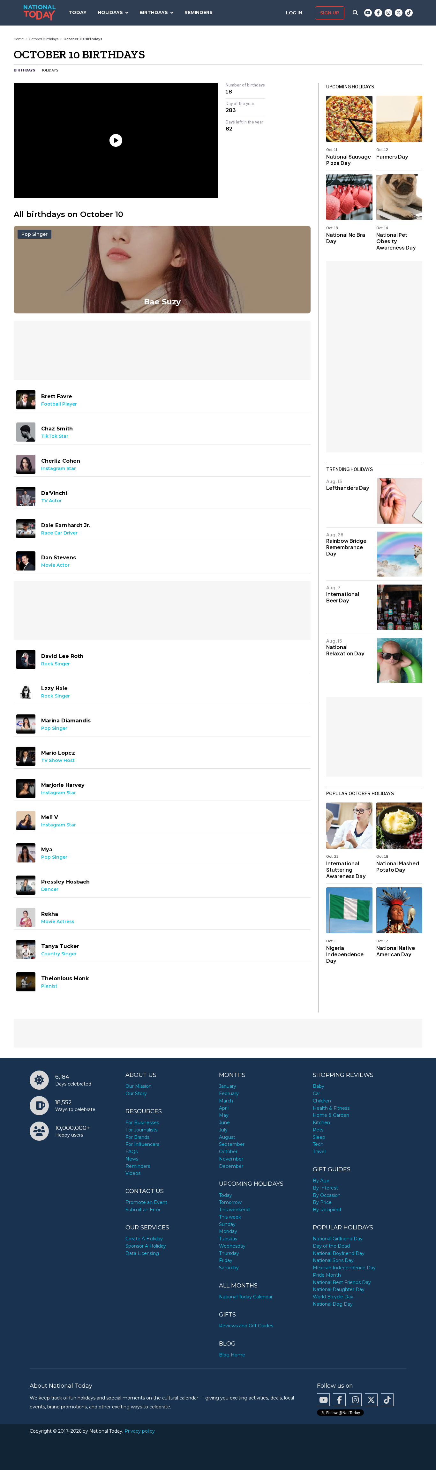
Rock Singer (55, 664)
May (224, 1115)
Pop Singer (34, 234)
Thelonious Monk (65, 978)
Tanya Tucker (60, 946)
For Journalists (141, 1130)
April (224, 1108)
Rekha (49, 914)
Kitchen (321, 1122)
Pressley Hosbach (65, 882)
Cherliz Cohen (60, 461)
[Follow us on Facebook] (378, 13)
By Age (321, 1180)
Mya (46, 850)
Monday (228, 1231)
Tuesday (228, 1239)
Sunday (227, 1224)
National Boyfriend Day (339, 1253)
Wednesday (232, 1246)
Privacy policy (139, 1431)
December (231, 1166)
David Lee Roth (62, 656)
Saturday (229, 1268)
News (131, 1159)
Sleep (319, 1137)
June (224, 1122)
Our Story (136, 1093)
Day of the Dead (331, 1246)
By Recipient (327, 1210)
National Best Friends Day (342, 1282)
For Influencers (142, 1144)
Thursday (229, 1253)
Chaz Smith (57, 429)
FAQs (131, 1151)
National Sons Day (333, 1260)
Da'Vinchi (54, 493)
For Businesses (142, 1122)
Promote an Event (146, 1202)
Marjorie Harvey (63, 785)
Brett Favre (56, 396)
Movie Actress (57, 921)
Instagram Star (58, 468)
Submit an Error (143, 1210)
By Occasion (327, 1195)
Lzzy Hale (54, 688)
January (227, 1086)
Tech (318, 1144)
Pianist (49, 986)
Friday (225, 1260)
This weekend (234, 1210)
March (226, 1101)
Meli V (49, 817)
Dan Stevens (58, 558)
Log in (295, 13)
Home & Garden (331, 1115)
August (227, 1137)
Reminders (198, 12)
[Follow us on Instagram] (388, 13)
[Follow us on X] (398, 13)
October (228, 1151)
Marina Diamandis (66, 721)
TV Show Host (58, 760)
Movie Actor (55, 565)
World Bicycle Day (333, 1297)
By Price (322, 1202)
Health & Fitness (331, 1108)
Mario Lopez (58, 753)
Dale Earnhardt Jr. (65, 525)
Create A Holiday (144, 1239)
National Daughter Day (339, 1289)
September (231, 1144)
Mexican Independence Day (344, 1268)
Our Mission (138, 1086)
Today (77, 12)
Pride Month (327, 1275)
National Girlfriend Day (338, 1239)
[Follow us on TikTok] (409, 13)
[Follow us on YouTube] (368, 13)
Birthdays (153, 12)
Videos (132, 1173)
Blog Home (232, 1355)
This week (230, 1217)
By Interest (325, 1188)
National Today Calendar (246, 1297)
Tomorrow (230, 1202)
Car (316, 1093)
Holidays (110, 12)
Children (322, 1101)
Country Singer (59, 954)
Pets (318, 1130)
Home (19, 39)
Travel (319, 1151)
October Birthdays (43, 39)
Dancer (49, 889)
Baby (318, 1086)
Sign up (329, 13)
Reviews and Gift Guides (246, 1326)
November (231, 1159)
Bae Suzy (162, 301)
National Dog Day (333, 1304)
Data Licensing (142, 1253)
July (223, 1130)
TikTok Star (54, 436)
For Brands (137, 1137)
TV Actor (51, 501)
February (229, 1093)
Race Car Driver (59, 533)
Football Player (59, 404)
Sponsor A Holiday (145, 1246)
